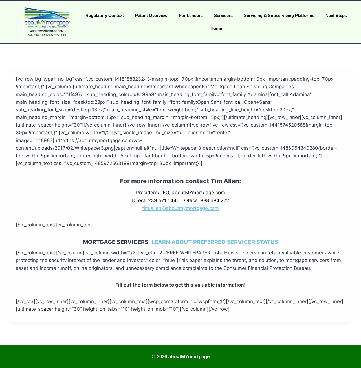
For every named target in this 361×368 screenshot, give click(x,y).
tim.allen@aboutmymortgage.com (180, 208)
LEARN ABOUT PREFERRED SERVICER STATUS (214, 242)
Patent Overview (151, 15)
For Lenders (191, 15)
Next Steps (336, 15)
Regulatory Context (104, 15)
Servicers (223, 15)
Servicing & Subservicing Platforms (279, 15)
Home (216, 28)
